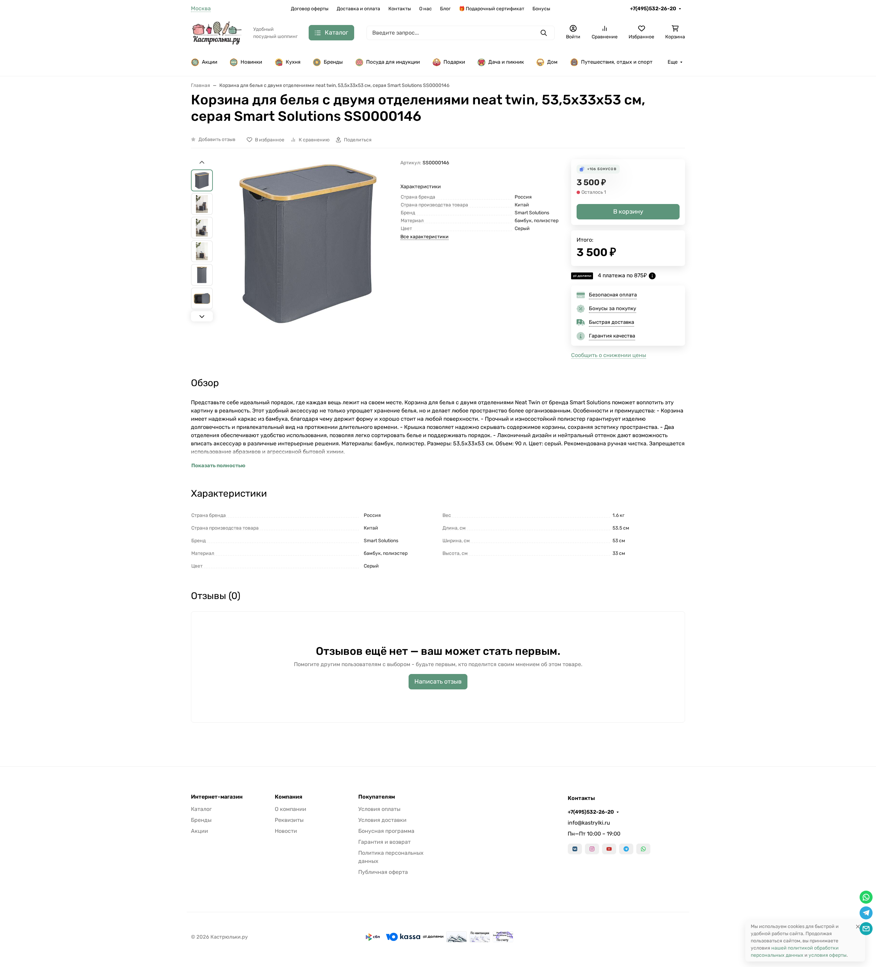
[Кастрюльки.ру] (216, 32)
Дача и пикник (506, 62)
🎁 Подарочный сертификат (491, 9)
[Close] (858, 926)
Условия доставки (382, 820)
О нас (425, 9)
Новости (286, 831)
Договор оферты (309, 9)
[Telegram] (626, 848)
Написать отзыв (438, 681)
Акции (209, 62)
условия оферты (828, 955)
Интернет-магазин (217, 797)
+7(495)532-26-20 (653, 8)
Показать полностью (218, 465)
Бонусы (541, 9)
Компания (288, 797)
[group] (308, 259)
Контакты (399, 9)
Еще (673, 62)
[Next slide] (202, 316)
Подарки (454, 62)
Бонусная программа (386, 831)
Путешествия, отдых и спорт (617, 62)
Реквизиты (289, 820)
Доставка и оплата (358, 9)
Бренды (333, 62)
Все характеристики (424, 237)
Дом (552, 62)
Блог (445, 9)
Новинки (251, 62)
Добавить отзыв (216, 139)
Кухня (293, 62)
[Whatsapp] (643, 848)
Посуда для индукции (393, 62)
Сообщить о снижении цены (608, 355)
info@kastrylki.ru (589, 822)
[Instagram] (592, 848)
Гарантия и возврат (384, 842)
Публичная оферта (383, 872)
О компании (290, 809)
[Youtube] (609, 848)
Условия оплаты (379, 809)
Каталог (201, 809)
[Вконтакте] (575, 848)
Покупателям (376, 797)
